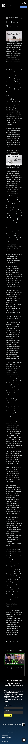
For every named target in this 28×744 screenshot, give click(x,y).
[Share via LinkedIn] (13, 641)
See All (20, 650)
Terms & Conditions (6, 737)
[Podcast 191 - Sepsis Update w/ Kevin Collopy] (14, 659)
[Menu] (10, 5)
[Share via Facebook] (6, 641)
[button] (23, 3)
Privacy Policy (5, 735)
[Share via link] (17, 641)
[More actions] (21, 18)
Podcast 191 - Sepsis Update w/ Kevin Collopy (14, 668)
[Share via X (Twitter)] (10, 641)
